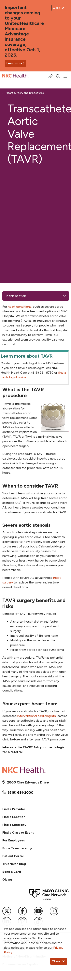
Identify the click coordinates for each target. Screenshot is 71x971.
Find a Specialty (14, 825)
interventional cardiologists (36, 716)
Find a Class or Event (18, 832)
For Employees (13, 840)
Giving (7, 879)
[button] (66, 76)
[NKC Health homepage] (25, 76)
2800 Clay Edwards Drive (28, 782)
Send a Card (11, 872)
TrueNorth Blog (14, 864)
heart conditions (19, 306)
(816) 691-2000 (20, 792)
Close (56, 961)
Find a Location (13, 817)
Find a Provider (13, 809)
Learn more (14, 63)
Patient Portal (12, 856)
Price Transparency (17, 848)
